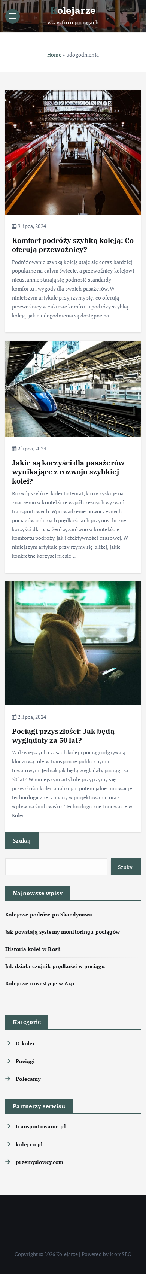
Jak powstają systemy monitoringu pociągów (62, 931)
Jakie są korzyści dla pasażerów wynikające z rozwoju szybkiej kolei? (68, 471)
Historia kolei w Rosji (33, 948)
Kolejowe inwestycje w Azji (39, 983)
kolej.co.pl (29, 1144)
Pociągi (25, 1061)
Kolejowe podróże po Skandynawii (49, 914)
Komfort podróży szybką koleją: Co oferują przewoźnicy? (73, 244)
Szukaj (22, 840)
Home (54, 54)
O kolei (25, 1043)
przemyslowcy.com (39, 1161)
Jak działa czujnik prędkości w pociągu (55, 966)
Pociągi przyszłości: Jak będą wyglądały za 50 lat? (63, 735)
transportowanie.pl (41, 1126)
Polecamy (28, 1078)
